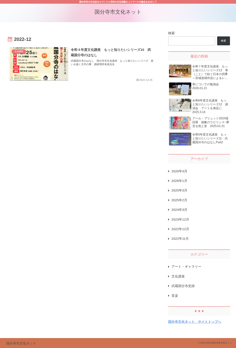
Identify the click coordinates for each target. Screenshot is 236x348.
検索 (171, 33)
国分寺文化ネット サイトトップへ (194, 322)
